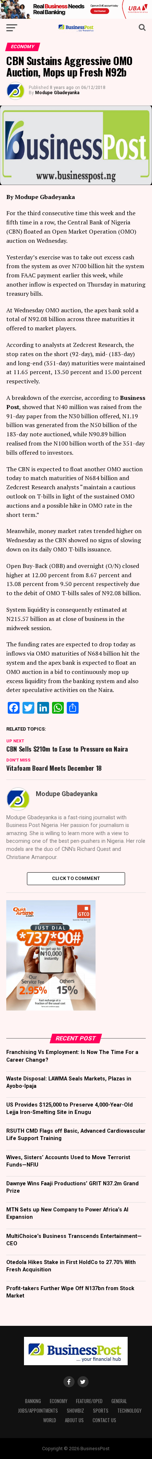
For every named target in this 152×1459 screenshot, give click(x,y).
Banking (33, 1401)
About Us (74, 1420)
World (49, 1420)
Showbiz (75, 1410)
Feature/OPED (89, 1401)
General (119, 1401)
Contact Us (104, 1420)
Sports (100, 1410)
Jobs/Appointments (38, 1410)
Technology (129, 1410)
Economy (58, 1401)
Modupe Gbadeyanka (57, 92)
